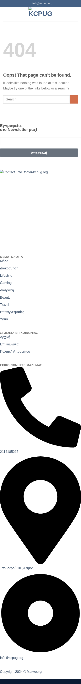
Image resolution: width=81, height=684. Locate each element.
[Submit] (74, 99)
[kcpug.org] (40, 14)
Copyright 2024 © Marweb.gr (21, 671)
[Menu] (5, 14)
